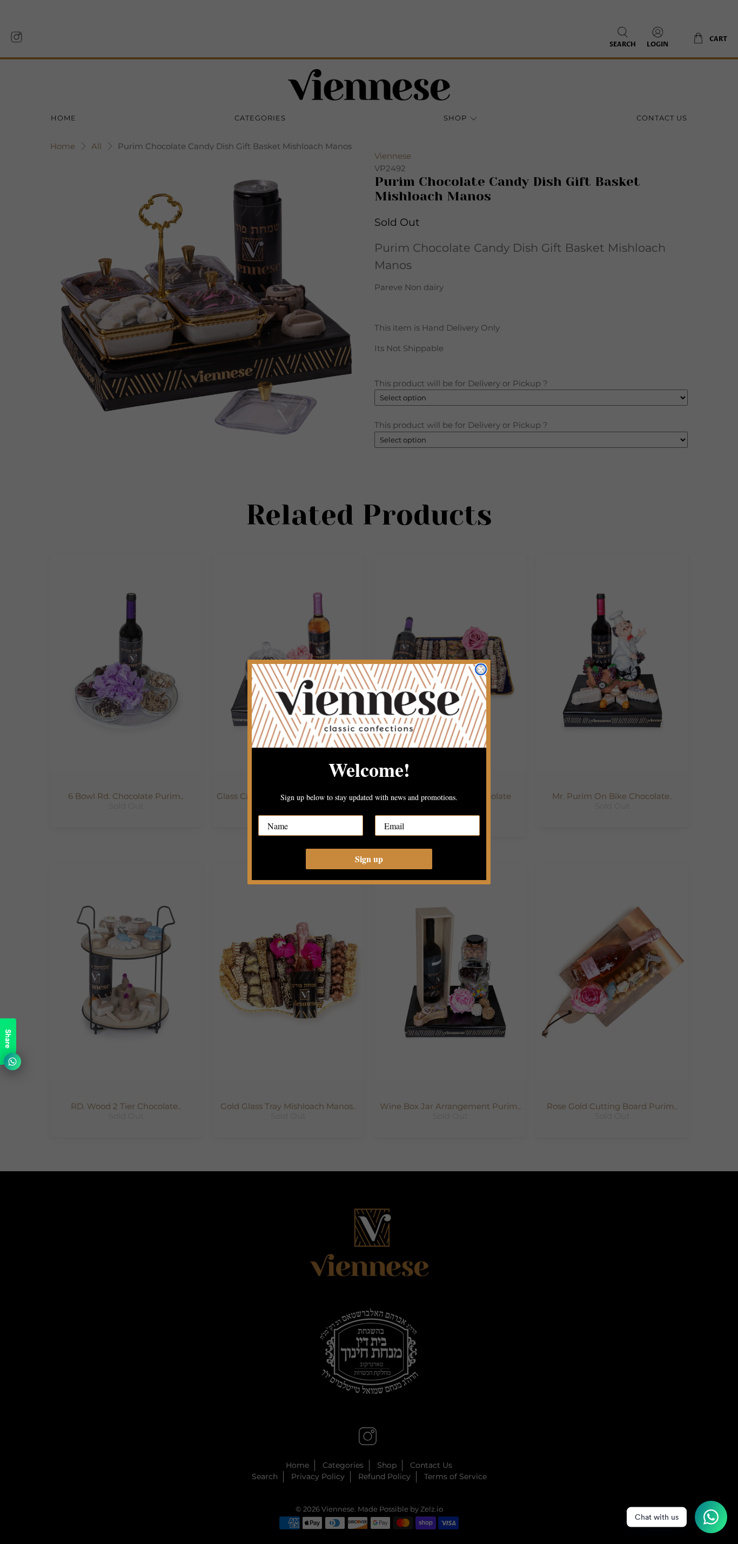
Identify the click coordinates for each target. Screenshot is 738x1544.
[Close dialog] (480, 669)
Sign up (369, 858)
